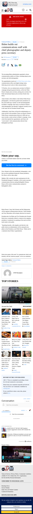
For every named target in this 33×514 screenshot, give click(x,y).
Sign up (28, 398)
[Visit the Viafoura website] (28, 441)
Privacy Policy (14, 474)
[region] (16, 420)
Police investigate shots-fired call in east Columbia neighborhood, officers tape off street (16, 23)
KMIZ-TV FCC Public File (9, 475)
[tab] (6, 410)
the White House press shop (23, 81)
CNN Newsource (6, 57)
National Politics (17, 260)
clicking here (6, 388)
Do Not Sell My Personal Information (11, 477)
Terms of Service (6, 474)
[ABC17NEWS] (10, 10)
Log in (24, 398)
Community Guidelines (25, 474)
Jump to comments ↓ (7, 266)
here (9, 393)
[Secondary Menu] (4, 10)
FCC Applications (21, 475)
